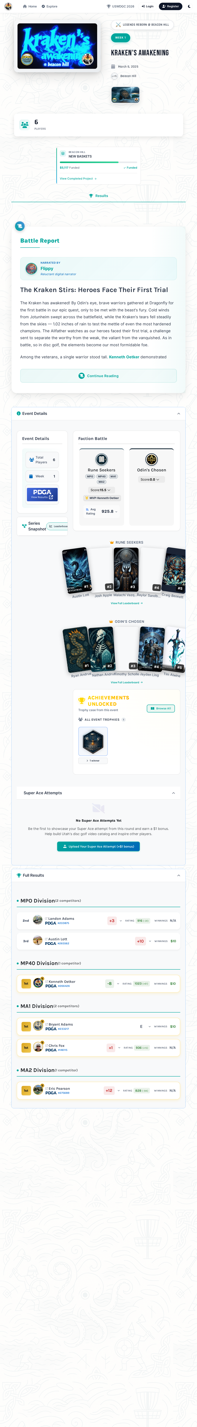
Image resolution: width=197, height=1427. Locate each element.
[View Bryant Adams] (38, 1026)
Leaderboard (61, 526)
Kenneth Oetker (62, 982)
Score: (98, 490)
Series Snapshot (48, 526)
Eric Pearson (59, 1088)
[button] (49, 6)
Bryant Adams (61, 1024)
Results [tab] (101, 196)
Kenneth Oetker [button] (124, 356)
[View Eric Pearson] (38, 1090)
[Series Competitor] (93, 741)
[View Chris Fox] (38, 1047)
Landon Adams (61, 919)
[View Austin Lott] (38, 940)
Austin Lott (57, 939)
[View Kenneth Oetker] (38, 983)
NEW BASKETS (80, 156)
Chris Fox (56, 1046)
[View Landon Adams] (38, 920)
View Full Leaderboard (125, 603)
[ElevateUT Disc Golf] (8, 6)
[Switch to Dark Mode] (189, 6)
